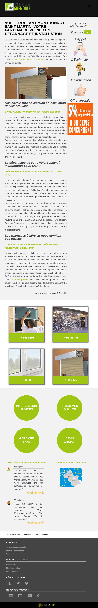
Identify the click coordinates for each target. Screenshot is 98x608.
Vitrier (8, 554)
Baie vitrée (21, 547)
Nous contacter (12, 571)
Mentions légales (13, 568)
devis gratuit (21, 280)
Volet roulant (19, 551)
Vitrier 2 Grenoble (13, 534)
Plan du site (11, 565)
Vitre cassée (11, 547)
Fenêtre (9, 551)
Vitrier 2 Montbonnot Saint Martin (28, 60)
